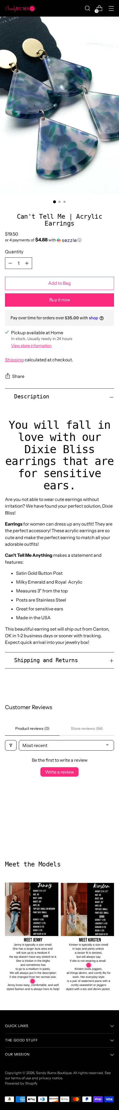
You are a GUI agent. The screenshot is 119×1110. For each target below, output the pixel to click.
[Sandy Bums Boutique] (20, 8)
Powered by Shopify (21, 1083)
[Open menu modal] (111, 8)
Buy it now (59, 299)
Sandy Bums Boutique (53, 1073)
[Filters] (11, 745)
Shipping (14, 359)
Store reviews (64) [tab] (87, 728)
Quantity (14, 251)
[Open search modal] (87, 8)
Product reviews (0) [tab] (32, 728)
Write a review (59, 772)
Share (18, 376)
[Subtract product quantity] (10, 263)
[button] (59, 240)
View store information (31, 345)
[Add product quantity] (27, 263)
